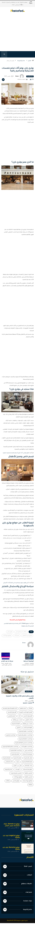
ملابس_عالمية (28, 773)
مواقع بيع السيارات (27, 781)
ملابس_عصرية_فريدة (16, 773)
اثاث (19, 716)
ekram (17, 76)
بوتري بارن (9, 631)
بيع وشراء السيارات (27, 754)
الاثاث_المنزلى (28, 720)
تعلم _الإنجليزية (28, 758)
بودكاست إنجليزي (10, 735)
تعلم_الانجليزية (17, 758)
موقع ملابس (16, 781)
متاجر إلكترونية (21, 60)
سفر (21, 765)
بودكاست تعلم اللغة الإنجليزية (10, 746)
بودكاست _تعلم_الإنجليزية (25, 731)
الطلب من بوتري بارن (21, 631)
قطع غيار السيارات (27, 769)
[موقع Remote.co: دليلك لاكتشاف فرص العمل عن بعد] (27, 825)
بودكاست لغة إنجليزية (16, 750)
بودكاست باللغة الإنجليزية (25, 739)
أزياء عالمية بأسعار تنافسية (10, 708)
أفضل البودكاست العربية (25, 712)
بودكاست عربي (28, 750)
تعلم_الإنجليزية (15, 754)
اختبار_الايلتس (11, 716)
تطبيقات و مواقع (16, 822)
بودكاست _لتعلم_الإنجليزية (25, 735)
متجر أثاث (16, 635)
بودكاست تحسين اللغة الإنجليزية (23, 742)
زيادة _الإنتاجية (28, 765)
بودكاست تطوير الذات (26, 746)
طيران (15, 765)
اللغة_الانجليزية (16, 723)
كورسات (17, 769)
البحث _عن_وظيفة (27, 723)
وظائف (8, 781)
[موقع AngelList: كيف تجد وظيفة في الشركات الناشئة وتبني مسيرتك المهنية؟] (27, 837)
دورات (17, 762)
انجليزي (19, 727)
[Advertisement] (17, 34)
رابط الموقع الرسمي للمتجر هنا (17, 620)
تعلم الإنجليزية (6, 758)
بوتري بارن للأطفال (27, 635)
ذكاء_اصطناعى (9, 762)
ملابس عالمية (28, 777)
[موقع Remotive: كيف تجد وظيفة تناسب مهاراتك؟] (27, 848)
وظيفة (30, 784)
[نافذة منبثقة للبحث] (4, 54)
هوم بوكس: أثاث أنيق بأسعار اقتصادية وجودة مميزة (16, 453)
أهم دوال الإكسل (12, 712)
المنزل (29, 60)
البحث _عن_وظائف (17, 720)
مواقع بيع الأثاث (7, 635)
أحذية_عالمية (23, 708)
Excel (30, 708)
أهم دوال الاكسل (28, 716)
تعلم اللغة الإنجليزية (27, 762)
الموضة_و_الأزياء (28, 727)
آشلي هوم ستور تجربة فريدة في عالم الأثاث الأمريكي (16, 582)
